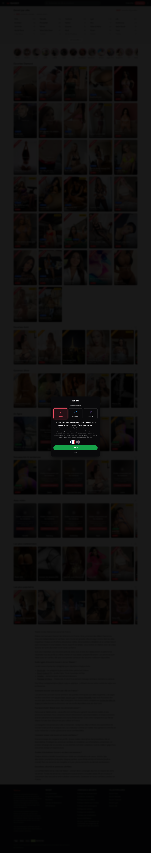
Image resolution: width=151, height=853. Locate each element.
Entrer (75, 448)
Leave (75, 453)
